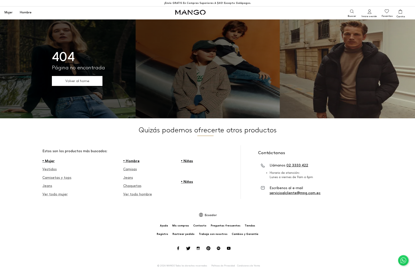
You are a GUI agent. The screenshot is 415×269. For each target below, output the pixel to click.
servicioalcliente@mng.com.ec (295, 193)
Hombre (26, 12)
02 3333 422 (297, 165)
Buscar (352, 16)
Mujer (8, 12)
